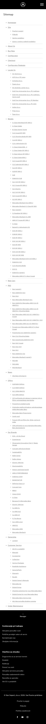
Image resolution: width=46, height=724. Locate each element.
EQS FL (14, 269)
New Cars (11, 281)
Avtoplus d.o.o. (17, 81)
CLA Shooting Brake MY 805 (21, 137)
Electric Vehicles (17, 463)
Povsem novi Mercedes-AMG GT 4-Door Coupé (25, 328)
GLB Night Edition (18, 384)
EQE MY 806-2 (17, 238)
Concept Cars (16, 487)
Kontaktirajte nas (8, 638)
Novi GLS (15, 350)
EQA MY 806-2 (17, 231)
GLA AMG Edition (18, 395)
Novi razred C (16, 289)
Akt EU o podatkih (18, 549)
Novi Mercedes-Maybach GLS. (22, 300)
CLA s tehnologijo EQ (19, 143)
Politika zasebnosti (23, 711)
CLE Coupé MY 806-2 (19, 161)
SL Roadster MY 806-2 (19, 213)
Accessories (16, 556)
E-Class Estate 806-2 (19, 158)
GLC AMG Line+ (17, 522)
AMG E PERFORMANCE (20, 473)
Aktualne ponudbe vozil (11, 631)
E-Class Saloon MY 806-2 (20, 154)
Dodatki (5, 660)
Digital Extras (16, 587)
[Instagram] (27, 717)
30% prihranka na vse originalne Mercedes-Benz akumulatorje (27, 427)
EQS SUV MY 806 (18, 255)
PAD (9, 285)
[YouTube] (22, 717)
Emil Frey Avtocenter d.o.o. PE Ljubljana (25, 91)
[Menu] (41, 4)
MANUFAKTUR (17, 480)
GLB (13, 175)
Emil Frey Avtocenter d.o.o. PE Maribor (25, 100)
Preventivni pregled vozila (21, 404)
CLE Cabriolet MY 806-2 (20, 164)
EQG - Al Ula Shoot (18, 436)
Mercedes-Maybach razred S (21, 357)
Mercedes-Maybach (19, 532)
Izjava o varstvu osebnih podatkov (24, 42)
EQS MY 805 (16, 245)
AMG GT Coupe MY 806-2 (21, 220)
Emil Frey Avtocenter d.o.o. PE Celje (24, 104)
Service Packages (18, 563)
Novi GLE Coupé (17, 343)
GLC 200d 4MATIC (18, 391)
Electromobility (17, 466)
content (15, 541)
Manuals (15, 552)
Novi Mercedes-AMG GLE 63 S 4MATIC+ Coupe (25, 315)
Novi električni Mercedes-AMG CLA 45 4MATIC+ (25, 304)
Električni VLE (17, 262)
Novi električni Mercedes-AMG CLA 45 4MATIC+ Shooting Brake (25, 310)
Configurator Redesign (16, 65)
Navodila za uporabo (10, 678)
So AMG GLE (16, 512)
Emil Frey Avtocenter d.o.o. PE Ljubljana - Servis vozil (26, 96)
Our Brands (12, 432)
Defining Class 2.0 (18, 484)
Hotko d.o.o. (16, 107)
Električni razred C (18, 273)
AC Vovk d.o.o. (17, 74)
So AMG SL (16, 508)
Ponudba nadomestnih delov (13, 674)
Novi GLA (15, 296)
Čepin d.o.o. (16, 84)
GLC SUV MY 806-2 (18, 182)
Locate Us (11, 70)
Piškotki (15, 34)
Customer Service (15, 545)
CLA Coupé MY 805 (18, 133)
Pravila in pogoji (17, 31)
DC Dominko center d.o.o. (20, 88)
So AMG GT (16, 515)
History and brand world (20, 470)
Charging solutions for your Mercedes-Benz (27, 591)
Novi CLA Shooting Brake (20, 336)
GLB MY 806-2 (17, 171)
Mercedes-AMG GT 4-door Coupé (23, 276)
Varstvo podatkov (18, 38)
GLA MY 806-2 (17, 168)
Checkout (11, 60)
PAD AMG (15, 364)
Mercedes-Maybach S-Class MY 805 (24, 206)
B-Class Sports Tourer (19, 130)
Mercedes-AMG (17, 529)
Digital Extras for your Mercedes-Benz (25, 594)
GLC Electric (16, 189)
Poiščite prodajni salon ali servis (14, 634)
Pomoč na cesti (8, 667)
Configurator (13, 56)
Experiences (16, 439)
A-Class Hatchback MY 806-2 (22, 123)
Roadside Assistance (19, 566)
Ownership (12, 537)
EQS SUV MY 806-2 (18, 252)
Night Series (16, 456)
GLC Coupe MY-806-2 (19, 185)
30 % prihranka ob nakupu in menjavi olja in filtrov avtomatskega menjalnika (27, 399)
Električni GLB (17, 178)
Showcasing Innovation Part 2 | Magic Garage (25, 444)
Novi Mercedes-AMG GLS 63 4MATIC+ (25, 324)
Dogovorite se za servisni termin (14, 656)
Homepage (12, 22)
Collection (15, 559)
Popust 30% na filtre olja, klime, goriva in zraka (26, 421)
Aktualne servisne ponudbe (12, 671)
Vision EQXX (16, 494)
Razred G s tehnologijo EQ (21, 227)
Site (9, 27)
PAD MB (15, 361)
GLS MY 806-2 (17, 199)
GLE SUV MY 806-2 (18, 192)
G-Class (14, 224)
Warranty (15, 573)
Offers (10, 380)
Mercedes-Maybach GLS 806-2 (22, 203)
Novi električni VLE (18, 354)
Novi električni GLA (18, 293)
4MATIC (15, 525)
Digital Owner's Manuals (20, 580)
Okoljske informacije (19, 376)
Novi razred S (16, 210)
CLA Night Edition (18, 388)
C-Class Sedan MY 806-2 (20, 150)
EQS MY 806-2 (17, 248)
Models (10, 119)
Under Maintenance (15, 606)
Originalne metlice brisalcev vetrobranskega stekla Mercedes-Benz (27, 408)
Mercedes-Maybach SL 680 (21, 217)
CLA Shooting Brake (19, 266)
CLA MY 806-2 (17, 140)
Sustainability (17, 452)
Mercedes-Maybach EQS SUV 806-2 (24, 259)
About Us (11, 46)
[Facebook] (17, 717)
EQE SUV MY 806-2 (18, 241)
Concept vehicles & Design (21, 449)
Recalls (14, 577)
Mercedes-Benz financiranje (21, 413)
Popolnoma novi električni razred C (24, 333)
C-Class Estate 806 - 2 (19, 147)
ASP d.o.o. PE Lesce (18, 77)
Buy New (11, 51)
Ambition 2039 (17, 477)
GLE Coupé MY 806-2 (19, 196)
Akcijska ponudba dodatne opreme (24, 601)
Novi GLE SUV (17, 347)
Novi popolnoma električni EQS (23, 340)
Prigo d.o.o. (16, 111)
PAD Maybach (17, 368)
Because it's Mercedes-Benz (21, 501)
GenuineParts (16, 570)
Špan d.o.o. (16, 114)
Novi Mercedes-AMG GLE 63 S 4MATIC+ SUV (27, 320)
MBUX (14, 491)
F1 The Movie (16, 518)
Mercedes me (16, 584)
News (10, 372)
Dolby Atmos (16, 459)
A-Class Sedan (17, 126)
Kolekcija (5, 663)
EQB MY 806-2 (17, 234)
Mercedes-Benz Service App (21, 598)
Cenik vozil (16, 416)
